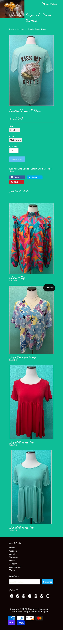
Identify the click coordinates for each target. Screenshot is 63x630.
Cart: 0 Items (51, 3)
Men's (12, 560)
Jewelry (13, 564)
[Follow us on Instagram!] (36, 597)
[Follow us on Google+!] (30, 597)
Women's (13, 557)
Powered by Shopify (38, 611)
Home (12, 547)
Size (11, 126)
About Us (13, 554)
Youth (12, 570)
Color (12, 136)
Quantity (13, 146)
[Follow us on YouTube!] (48, 597)
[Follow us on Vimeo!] (42, 597)
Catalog (13, 551)
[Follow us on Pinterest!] (24, 597)
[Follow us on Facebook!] (12, 597)
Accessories (15, 567)
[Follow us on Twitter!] (18, 597)
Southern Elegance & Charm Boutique (31, 18)
